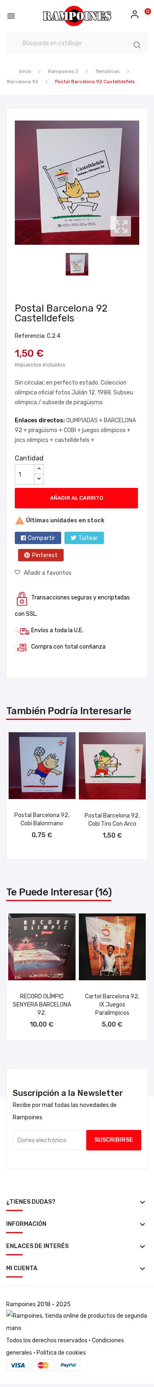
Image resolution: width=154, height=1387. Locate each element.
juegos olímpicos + (106, 430)
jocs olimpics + (35, 440)
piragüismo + (46, 430)
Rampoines (21, 1304)
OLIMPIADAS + (85, 420)
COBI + (73, 430)
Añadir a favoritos (47, 572)
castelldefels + (74, 440)
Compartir (41, 538)
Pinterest (44, 555)
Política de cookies (61, 1352)
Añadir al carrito (76, 498)
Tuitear (88, 538)
